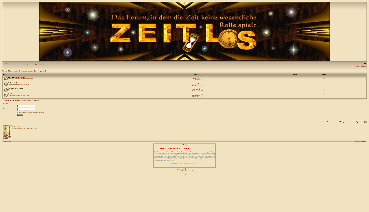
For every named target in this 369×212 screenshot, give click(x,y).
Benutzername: (6, 105)
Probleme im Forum (14, 83)
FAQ (359, 66)
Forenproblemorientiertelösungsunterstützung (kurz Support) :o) (28, 64)
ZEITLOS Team (186, 172)
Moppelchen (197, 95)
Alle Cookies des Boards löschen (184, 169)
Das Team (357, 141)
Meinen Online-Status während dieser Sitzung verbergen (31, 112)
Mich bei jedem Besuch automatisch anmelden (29, 110)
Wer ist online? (16, 126)
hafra (195, 84)
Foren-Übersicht (7, 64)
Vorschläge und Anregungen (16, 77)
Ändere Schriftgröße (364, 64)
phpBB (179, 170)
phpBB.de (191, 174)
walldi (195, 78)
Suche (356, 66)
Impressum (184, 175)
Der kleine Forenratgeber (15, 88)
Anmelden (363, 66)
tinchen (196, 89)
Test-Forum (11, 94)
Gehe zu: (324, 121)
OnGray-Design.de (192, 171)
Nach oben (363, 141)
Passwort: (5, 108)
